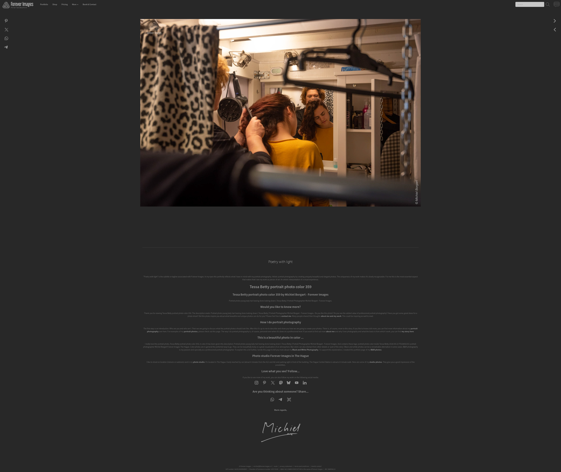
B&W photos (376, 349)
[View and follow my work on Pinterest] (264, 385)
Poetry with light (280, 262)
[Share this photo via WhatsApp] (6, 41)
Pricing (65, 4)
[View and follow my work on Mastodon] (281, 385)
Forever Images (246, 466)
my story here (408, 331)
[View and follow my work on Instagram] (256, 385)
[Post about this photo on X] (6, 32)
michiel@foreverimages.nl (262, 466)
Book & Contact (89, 4)
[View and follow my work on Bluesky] (289, 385)
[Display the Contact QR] (289, 402)
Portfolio (44, 4)
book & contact (316, 466)
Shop (54, 4)
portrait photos (191, 331)
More (74, 4)
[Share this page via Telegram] (281, 402)
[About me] (280, 442)
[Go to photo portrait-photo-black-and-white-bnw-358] (555, 23)
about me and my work (331, 316)
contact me (286, 316)
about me (330, 331)
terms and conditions (302, 466)
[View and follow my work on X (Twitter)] (273, 385)
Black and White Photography (305, 349)
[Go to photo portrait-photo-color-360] (555, 32)
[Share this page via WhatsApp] (272, 402)
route (275, 466)
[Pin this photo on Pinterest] (6, 23)
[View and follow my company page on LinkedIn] (305, 385)
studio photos (375, 362)
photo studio (199, 362)
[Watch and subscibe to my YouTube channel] (297, 385)
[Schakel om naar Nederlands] (557, 5)
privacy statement (286, 466)
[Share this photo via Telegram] (6, 49)
